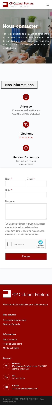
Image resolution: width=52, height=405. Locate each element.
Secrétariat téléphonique (14, 320)
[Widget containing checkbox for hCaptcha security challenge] (25, 244)
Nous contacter (10, 340)
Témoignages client (12, 344)
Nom (8, 179)
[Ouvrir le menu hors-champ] (48, 4)
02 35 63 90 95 (26, 137)
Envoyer (26, 256)
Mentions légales (11, 348)
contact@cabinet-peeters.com (25, 388)
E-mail (30, 179)
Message (9, 201)
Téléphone (26, 133)
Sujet (8, 190)
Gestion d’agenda (11, 324)
